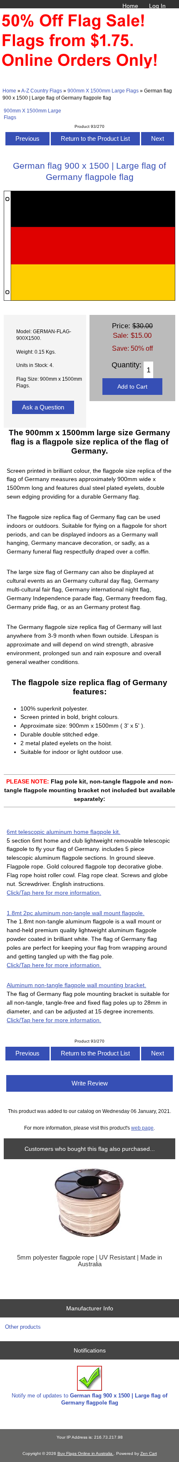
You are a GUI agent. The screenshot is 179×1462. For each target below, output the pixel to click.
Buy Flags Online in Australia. (85, 1453)
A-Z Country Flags (41, 90)
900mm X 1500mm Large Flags (103, 90)
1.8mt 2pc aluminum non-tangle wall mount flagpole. (75, 913)
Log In (157, 5)
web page (142, 1127)
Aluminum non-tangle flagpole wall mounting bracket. (76, 985)
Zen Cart (148, 1453)
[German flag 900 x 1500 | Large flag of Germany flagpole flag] (89, 299)
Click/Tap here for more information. (54, 892)
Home (130, 5)
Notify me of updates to (89, 1398)
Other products (23, 1327)
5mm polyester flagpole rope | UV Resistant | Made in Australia (89, 1260)
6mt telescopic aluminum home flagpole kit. (63, 831)
